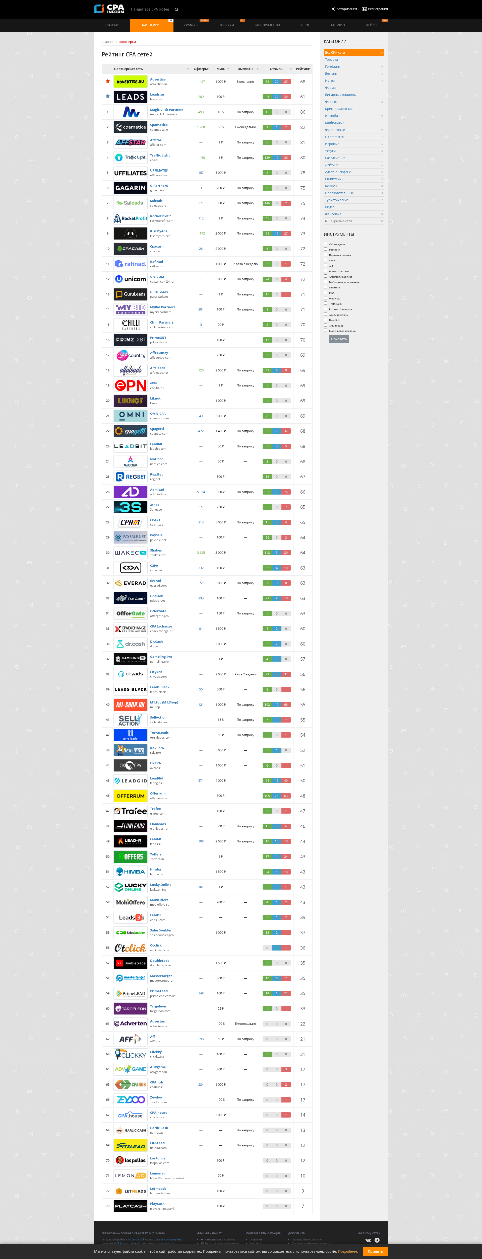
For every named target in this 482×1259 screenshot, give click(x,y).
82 (302, 127)
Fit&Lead (157, 1143)
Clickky (156, 1052)
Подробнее (347, 1251)
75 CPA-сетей (136, 1239)
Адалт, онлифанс (354, 172)
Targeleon (158, 1006)
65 (302, 507)
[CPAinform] (109, 9)
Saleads (156, 200)
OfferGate (158, 611)
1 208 (201, 127)
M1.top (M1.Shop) (164, 702)
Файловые (354, 214)
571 (201, 780)
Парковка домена (339, 255)
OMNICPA (158, 413)
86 (302, 112)
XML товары (336, 325)
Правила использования (307, 1239)
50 (302, 780)
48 (302, 796)
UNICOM (157, 276)
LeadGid (156, 778)
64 (302, 537)
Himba (155, 869)
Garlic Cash (159, 1128)
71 (302, 294)
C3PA (154, 565)
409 (201, 96)
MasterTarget (161, 976)
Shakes (156, 550)
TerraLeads (159, 732)
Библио (338, 25)
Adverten (157, 1021)
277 (201, 507)
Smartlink (334, 287)
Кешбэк (354, 186)
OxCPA (155, 763)
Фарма (354, 87)
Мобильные (354, 122)
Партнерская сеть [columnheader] (128, 68)
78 (302, 173)
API (330, 266)
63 (302, 568)
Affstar (155, 140)
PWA (331, 293)
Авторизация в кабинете (220, 1239)
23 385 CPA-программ (168, 1239)
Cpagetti (157, 428)
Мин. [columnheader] (221, 68)
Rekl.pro (157, 748)
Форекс (354, 101)
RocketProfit (160, 216)
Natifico (156, 459)
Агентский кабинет (340, 276)
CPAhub (156, 1082)
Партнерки (156, 23)
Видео (354, 207)
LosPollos (157, 1158)
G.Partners (159, 185)
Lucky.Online (160, 884)
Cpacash (157, 246)
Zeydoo (156, 1097)
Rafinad (156, 261)
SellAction (158, 717)
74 (302, 218)
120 (201, 370)
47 (302, 811)
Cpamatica (159, 124)
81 (302, 142)
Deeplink (334, 320)
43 (302, 856)
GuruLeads (159, 292)
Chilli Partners (161, 322)
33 (302, 1008)
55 (302, 704)
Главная (112, 25)
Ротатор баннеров (340, 309)
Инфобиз (354, 115)
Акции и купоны (338, 314)
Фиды (332, 260)
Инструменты (267, 25)
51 (302, 765)
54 (302, 735)
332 (201, 568)
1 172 (201, 233)
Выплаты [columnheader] (245, 68)
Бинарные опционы (354, 94)
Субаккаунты (336, 244)
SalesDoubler (161, 930)
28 (201, 248)
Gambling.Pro (161, 656)
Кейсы (376, 23)
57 (302, 659)
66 (302, 492)
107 (201, 887)
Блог (305, 25)
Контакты (256, 1243)
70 (302, 325)
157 (201, 172)
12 (302, 1145)
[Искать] (176, 9)
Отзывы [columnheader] (276, 68)
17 (302, 1069)
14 (302, 1115)
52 (302, 750)
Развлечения (354, 157)
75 (302, 188)
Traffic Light (160, 155)
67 (302, 477)
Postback (334, 249)
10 (302, 1176)
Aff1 (153, 1036)
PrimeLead (159, 991)
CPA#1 (155, 520)
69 (302, 355)
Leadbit (156, 444)
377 (201, 203)
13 (302, 1130)
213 (201, 522)
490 (201, 112)
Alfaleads (157, 368)
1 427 (201, 81)
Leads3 (155, 915)
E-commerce (354, 136)
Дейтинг (354, 165)
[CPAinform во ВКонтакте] (368, 1240)
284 (201, 309)
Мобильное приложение (343, 282)
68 (302, 81)
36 (302, 948)
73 (302, 233)
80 (302, 157)
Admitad (157, 489)
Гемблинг (354, 66)
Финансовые (354, 129)
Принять (375, 1251)
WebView (334, 298)
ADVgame (158, 1067)
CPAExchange (161, 626)
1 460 (201, 157)
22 (302, 1024)
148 (201, 993)
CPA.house (158, 1112)
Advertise (158, 79)
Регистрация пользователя (222, 1243)
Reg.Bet (156, 474)
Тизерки (231, 23)
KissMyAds (158, 231)
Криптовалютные (354, 108)
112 (201, 218)
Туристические (354, 200)
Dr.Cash (156, 641)
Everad (155, 580)
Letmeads (158, 1188)
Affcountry (159, 352)
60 (302, 628)
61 (302, 97)
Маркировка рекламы (342, 331)
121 (201, 704)
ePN (153, 383)
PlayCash (157, 1203)
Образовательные (354, 193)
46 (302, 826)
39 (302, 917)
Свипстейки (354, 179)
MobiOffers (159, 900)
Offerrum (158, 793)
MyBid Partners (162, 307)
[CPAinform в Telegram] (377, 1240)
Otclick (156, 945)
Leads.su (157, 94)
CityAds (156, 672)
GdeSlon (156, 596)
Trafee (155, 808)
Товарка (354, 59)
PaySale (156, 535)
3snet (154, 504)
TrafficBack (335, 303)
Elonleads (158, 824)
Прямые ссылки (338, 271)
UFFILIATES (159, 170)
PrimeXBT (158, 337)
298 (201, 1039)
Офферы (196, 23)
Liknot (155, 398)
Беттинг (354, 73)
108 (201, 841)
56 (302, 674)
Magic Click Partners (166, 109)
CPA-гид (121, 1243)
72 (302, 249)
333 (201, 598)
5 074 (201, 492)
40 (201, 416)
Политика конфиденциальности (311, 1243)
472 (201, 431)
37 (302, 932)
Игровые (354, 143)
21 (302, 1039)
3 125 (201, 552)
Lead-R (155, 839)
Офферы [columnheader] (201, 68)
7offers (155, 854)
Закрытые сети (355, 221)
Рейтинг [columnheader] (303, 68)
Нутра (354, 80)
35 (302, 963)
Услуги (354, 150)
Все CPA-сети (354, 52)
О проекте (256, 1239)
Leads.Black (159, 687)
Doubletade (159, 960)
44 (302, 841)
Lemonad (157, 1173)
